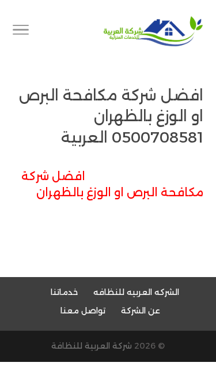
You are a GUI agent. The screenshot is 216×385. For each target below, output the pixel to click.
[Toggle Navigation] (21, 31)
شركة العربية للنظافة (91, 346)
